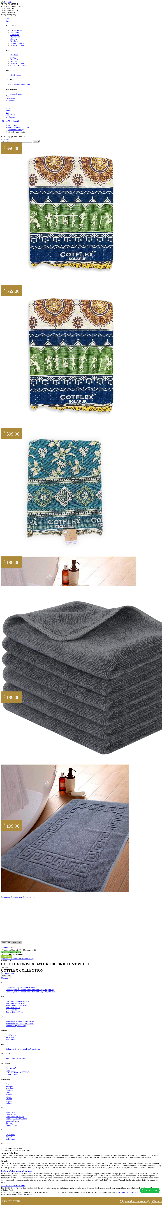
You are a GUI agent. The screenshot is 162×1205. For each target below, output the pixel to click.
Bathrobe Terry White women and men (20, 1021)
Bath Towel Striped (13, 1008)
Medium (9, 1101)
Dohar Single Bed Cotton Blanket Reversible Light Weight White (30, 992)
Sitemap (9, 1123)
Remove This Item (13, 127)
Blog (7, 1084)
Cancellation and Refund (15, 1117)
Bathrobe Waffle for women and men (20, 1024)
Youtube (9, 1094)
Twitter (8, 1092)
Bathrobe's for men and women (16, 1171)
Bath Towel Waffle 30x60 (15, 1003)
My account (10, 1135)
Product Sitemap (12, 1125)
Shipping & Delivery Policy (16, 1119)
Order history (11, 1139)
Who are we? (11, 1068)
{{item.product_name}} (15, 130)
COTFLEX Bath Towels (13, 1185)
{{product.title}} (7, 947)
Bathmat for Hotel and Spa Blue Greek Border (23, 1049)
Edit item (25, 127)
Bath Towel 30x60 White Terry (17, 1001)
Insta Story (10, 1088)
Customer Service (12, 1121)
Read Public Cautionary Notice (128, 1192)
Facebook (9, 1090)
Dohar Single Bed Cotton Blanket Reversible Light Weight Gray (30, 990)
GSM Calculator (12, 1074)
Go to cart (4, 139)
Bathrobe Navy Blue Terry (16, 1026)
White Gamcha (11, 1010)
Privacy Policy (11, 1112)
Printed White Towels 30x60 (16, 1006)
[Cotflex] (6, 2)
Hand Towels (11, 1035)
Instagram (9, 1086)
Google (8, 1097)
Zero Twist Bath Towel (14, 1012)
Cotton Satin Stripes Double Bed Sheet (20, 988)
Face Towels (10, 1039)
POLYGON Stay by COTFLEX (18, 1072)
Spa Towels (10, 1037)
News (8, 1070)
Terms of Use (11, 1114)
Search (36, 141)
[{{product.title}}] (8, 973)
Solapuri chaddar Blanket (15, 1058)
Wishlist (9, 1137)
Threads (9, 1099)
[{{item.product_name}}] (11, 125)
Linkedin (9, 1103)
